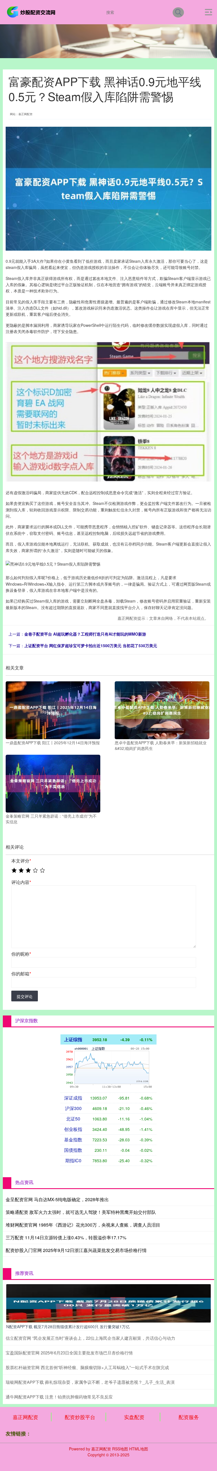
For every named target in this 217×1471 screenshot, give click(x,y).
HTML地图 (138, 1449)
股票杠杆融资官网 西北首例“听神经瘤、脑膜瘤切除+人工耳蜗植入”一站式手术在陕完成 (87, 1367)
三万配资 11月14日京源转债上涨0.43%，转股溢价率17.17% (66, 1237)
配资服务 (189, 1416)
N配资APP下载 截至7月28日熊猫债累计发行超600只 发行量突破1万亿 (68, 1326)
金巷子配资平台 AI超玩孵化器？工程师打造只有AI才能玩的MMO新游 (85, 634)
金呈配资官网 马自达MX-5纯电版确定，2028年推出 (57, 1199)
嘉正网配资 (25, 1416)
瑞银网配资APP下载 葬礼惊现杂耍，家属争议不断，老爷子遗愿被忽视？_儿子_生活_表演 (90, 1382)
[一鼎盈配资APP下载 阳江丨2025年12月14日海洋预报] (53, 709)
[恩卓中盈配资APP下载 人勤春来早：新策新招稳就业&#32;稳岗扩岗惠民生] (162, 709)
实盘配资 (134, 1416)
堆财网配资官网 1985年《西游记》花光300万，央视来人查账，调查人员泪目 (83, 1225)
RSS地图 (120, 1449)
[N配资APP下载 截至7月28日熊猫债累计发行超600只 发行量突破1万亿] (108, 1302)
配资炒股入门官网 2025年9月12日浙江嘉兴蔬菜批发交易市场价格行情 (76, 1250)
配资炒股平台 (80, 1416)
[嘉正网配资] (32, 11)
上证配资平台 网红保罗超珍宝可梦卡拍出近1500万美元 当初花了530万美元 (90, 645)
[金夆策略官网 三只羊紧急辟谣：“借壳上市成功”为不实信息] (53, 783)
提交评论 (24, 996)
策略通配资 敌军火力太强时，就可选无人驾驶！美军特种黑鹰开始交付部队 (81, 1212)
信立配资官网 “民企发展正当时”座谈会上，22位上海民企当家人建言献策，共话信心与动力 (90, 1338)
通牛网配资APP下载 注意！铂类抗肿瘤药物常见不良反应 (59, 1397)
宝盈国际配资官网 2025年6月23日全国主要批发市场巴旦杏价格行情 (69, 1353)
